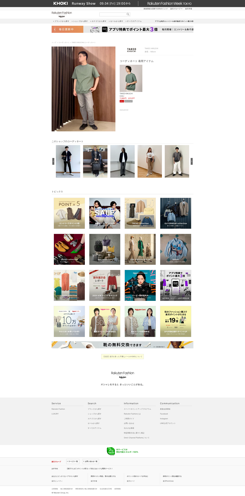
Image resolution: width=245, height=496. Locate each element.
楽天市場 (188, 9)
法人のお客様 (129, 428)
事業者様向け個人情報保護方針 (86, 489)
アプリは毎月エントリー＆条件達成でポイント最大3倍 (174, 21)
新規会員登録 (165, 409)
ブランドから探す (94, 409)
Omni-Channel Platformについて (136, 438)
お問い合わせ (129, 423)
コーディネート (64, 42)
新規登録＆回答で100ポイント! (155, 9)
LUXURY (55, 414)
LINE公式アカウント (168, 423)
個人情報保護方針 (66, 489)
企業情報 (55, 489)
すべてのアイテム (94, 428)
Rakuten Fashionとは (132, 414)
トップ (54, 42)
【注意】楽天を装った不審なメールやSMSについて (122, 356)
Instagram (164, 419)
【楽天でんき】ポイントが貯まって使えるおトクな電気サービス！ (89, 469)
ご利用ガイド (129, 419)
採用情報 (117, 489)
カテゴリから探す (94, 419)
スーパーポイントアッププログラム (137, 409)
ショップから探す (94, 414)
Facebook (164, 414)
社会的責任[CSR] (106, 489)
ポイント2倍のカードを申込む (137, 476)
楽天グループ (175, 9)
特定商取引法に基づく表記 (134, 433)
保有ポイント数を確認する (172, 476)
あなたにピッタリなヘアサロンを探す (65, 476)
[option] (68, 161)
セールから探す (94, 423)
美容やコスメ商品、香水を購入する (103, 476)
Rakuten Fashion (74, 14)
